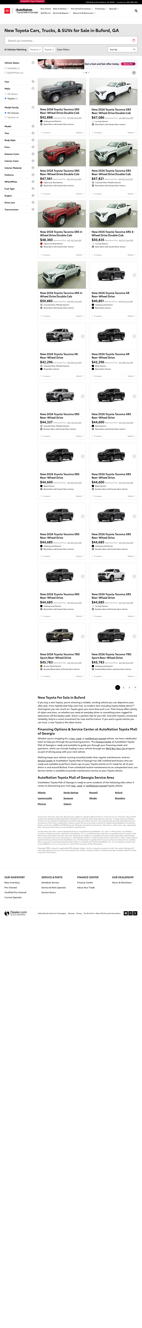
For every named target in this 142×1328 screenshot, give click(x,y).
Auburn (67, 803)
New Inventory (59, 8)
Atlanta (41, 792)
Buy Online (46, 8)
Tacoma (34, 49)
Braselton (120, 798)
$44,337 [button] (60, 421)
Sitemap (71, 913)
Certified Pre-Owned (15, 892)
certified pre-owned (95, 738)
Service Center (45, 760)
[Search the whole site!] (136, 10)
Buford (118, 792)
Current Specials (13, 897)
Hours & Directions (122, 882)
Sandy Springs (71, 792)
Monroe (42, 803)
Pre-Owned (10, 887)
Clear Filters (63, 49)
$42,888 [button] (60, 117)
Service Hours (48, 892)
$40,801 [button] (112, 300)
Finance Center (103, 741)
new (72, 738)
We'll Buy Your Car (115, 748)
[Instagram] (130, 913)
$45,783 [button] (61, 662)
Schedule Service (50, 882)
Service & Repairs (61, 13)
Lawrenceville (45, 798)
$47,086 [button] (112, 117)
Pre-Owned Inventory (81, 8)
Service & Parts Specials (53, 887)
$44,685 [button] (61, 541)
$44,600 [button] (112, 421)
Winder (93, 798)
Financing (100, 8)
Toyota (48, 49)
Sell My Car (46, 13)
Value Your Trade (86, 887)
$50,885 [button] (61, 300)
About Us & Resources (83, 13)
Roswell (93, 792)
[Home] (8, 11)
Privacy (79, 913)
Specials (113, 8)
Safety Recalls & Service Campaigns (52, 913)
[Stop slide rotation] (134, 72)
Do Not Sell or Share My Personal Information (102, 913)
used (78, 738)
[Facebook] (126, 913)
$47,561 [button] (60, 178)
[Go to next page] (135, 687)
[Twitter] (135, 913)
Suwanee (68, 798)
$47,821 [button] (112, 178)
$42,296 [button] (60, 361)
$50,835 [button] (112, 239)
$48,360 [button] (60, 239)
